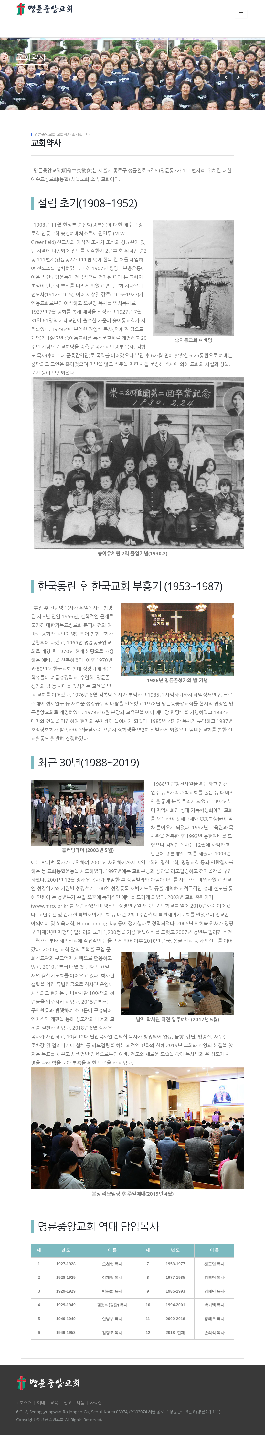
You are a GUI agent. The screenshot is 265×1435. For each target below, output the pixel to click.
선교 (67, 1403)
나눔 (81, 1403)
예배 (41, 1403)
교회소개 (24, 1403)
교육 (54, 1403)
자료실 (96, 1403)
